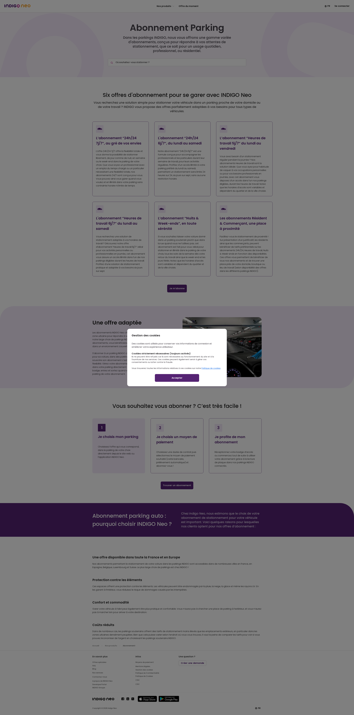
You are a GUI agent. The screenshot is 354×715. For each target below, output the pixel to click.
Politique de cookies (211, 368)
